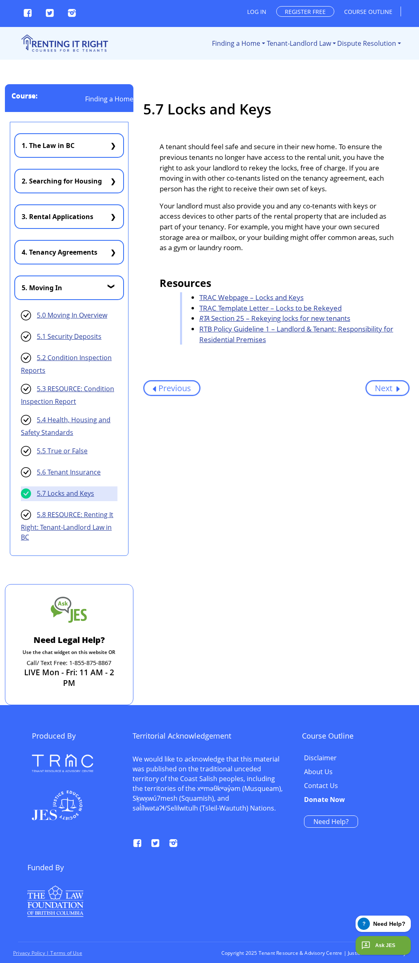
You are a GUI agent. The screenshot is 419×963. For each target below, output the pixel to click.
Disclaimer (320, 758)
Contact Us (321, 786)
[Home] (64, 43)
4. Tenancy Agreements (59, 252)
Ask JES (385, 945)
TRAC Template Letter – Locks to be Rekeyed (270, 308)
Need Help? (331, 821)
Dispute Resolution (366, 43)
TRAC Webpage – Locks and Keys (251, 297)
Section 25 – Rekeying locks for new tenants (274, 318)
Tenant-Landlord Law (299, 43)
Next (384, 388)
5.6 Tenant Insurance (69, 472)
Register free (305, 12)
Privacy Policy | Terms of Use (47, 953)
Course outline (368, 12)
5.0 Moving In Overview (72, 315)
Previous (174, 388)
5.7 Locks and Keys (65, 493)
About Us (318, 772)
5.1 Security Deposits (69, 336)
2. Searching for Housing (62, 181)
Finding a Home (236, 43)
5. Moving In (42, 287)
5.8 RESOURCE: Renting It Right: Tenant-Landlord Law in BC (67, 526)
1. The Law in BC (48, 145)
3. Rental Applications (57, 216)
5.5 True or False (62, 450)
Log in (256, 12)
